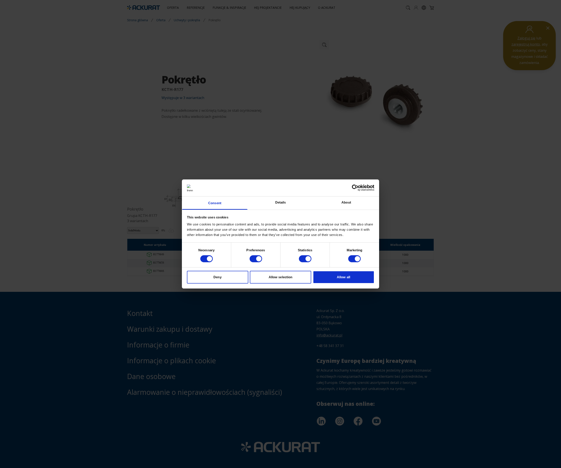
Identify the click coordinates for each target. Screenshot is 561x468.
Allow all (343, 277)
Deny (217, 277)
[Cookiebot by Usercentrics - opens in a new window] (355, 187)
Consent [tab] (214, 203)
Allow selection (281, 277)
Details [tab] (280, 202)
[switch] (256, 258)
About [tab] (346, 202)
